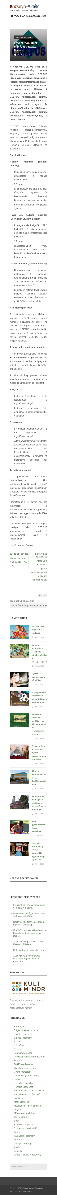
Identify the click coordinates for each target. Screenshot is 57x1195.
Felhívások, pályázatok (23, 37)
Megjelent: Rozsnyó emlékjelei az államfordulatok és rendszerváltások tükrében (40, 724)
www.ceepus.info (19, 333)
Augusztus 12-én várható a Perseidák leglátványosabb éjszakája (26, 958)
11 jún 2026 (39, 836)
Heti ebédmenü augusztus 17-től (29, 950)
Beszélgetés (20, 1026)
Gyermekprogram (22, 1072)
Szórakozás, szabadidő (25, 1128)
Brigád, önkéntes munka (26, 1030)
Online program (21, 1117)
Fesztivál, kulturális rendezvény (29, 1057)
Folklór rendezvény (23, 1064)
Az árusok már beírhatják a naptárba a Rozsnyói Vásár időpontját (39, 803)
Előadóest (19, 1045)
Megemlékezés (21, 1102)
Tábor (17, 1132)
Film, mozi (19, 1060)
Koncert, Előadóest (23, 1087)
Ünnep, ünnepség (23, 1143)
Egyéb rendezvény (23, 1034)
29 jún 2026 (39, 764)
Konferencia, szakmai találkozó (29, 1090)
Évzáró (17, 1049)
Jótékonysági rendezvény (26, 1075)
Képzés (17, 1079)
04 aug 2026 (39, 637)
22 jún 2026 (39, 814)
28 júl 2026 (39, 685)
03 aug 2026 (39, 666)
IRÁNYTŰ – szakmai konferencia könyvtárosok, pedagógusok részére (29, 933)
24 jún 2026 (39, 789)
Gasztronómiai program (25, 1068)
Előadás (18, 1041)
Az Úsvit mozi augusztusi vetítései (38, 629)
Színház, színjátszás (24, 1124)
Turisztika (18, 1139)
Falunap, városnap (23, 1053)
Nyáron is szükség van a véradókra (38, 677)
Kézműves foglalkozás (25, 1083)
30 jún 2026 (39, 739)
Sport (16, 1121)
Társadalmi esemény (24, 1136)
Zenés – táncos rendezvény (27, 1155)
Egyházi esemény (23, 1038)
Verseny (18, 1151)
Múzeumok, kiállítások (25, 1113)
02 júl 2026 (39, 707)
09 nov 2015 (24, 55)
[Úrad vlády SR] (28, 987)
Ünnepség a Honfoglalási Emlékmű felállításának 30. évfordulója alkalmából (29, 606)
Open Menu (44, 7)
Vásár (17, 1147)
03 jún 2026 (39, 864)
